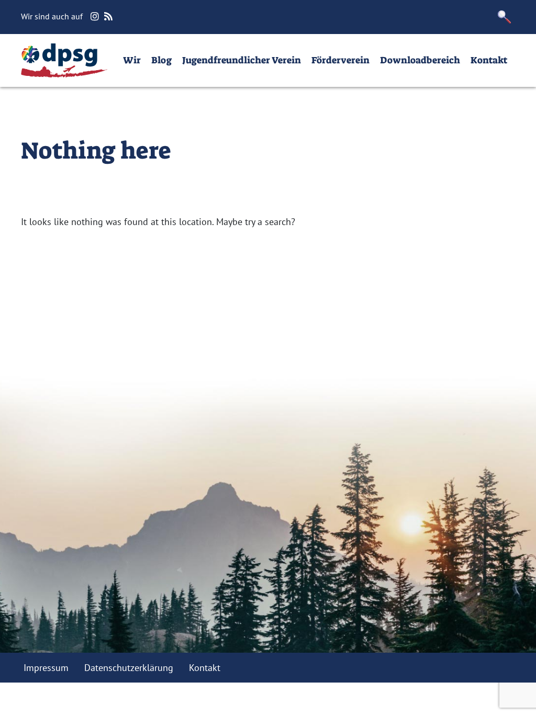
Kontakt (489, 60)
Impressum (46, 668)
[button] (505, 17)
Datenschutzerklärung (128, 668)
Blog (161, 60)
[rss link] (109, 16)
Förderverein (340, 60)
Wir (132, 60)
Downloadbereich (420, 60)
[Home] (64, 60)
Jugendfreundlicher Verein (241, 60)
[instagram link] (96, 16)
